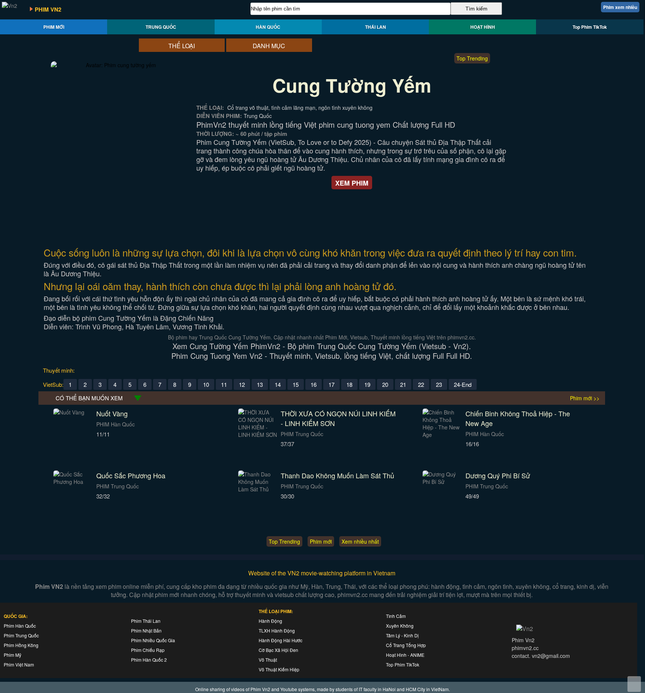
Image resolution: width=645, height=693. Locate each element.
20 (385, 384)
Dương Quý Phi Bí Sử (497, 475)
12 (242, 384)
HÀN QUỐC (268, 27)
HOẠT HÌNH (482, 27)
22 (421, 384)
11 (224, 384)
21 (403, 384)
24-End (462, 384)
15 (296, 384)
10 (206, 384)
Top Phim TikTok (590, 27)
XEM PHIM (351, 183)
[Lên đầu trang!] (634, 684)
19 (367, 384)
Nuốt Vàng (112, 413)
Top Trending (472, 58)
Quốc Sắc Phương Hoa (130, 475)
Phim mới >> (584, 398)
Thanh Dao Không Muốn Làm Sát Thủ (337, 475)
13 (260, 384)
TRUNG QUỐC (161, 27)
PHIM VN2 (48, 9)
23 (439, 384)
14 (278, 384)
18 (349, 384)
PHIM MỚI (53, 27)
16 (314, 384)
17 (331, 384)
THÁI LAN (375, 27)
